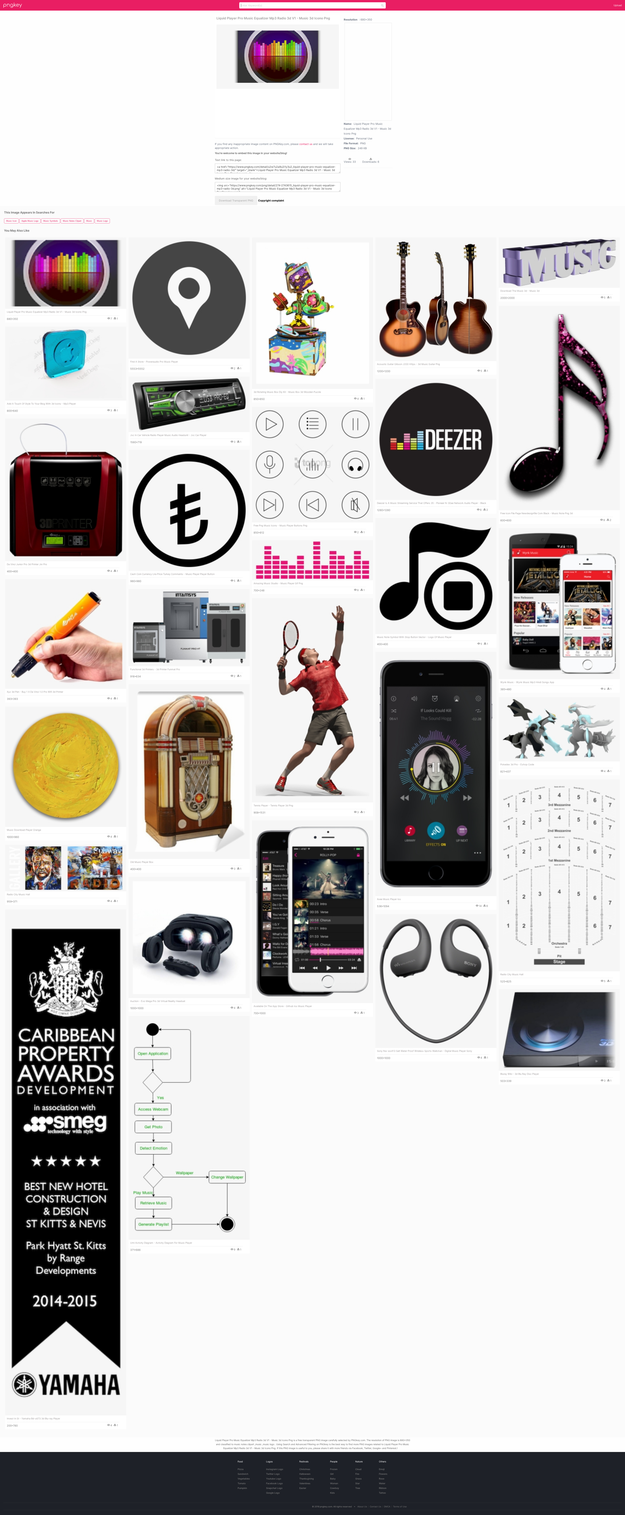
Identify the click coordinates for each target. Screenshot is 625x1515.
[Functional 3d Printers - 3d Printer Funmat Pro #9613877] (189, 627)
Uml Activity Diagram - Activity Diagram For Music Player (161, 1242)
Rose (381, 1478)
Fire (357, 1473)
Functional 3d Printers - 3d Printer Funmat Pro (155, 669)
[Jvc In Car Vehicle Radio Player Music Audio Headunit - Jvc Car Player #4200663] (189, 404)
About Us (362, 1506)
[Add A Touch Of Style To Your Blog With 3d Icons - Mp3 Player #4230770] (65, 364)
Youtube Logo (273, 1478)
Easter (302, 1488)
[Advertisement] (273, 113)
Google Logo (273, 1492)
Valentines (304, 1483)
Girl (331, 1473)
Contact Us (375, 1506)
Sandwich (243, 1473)
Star (357, 1483)
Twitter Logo (273, 1473)
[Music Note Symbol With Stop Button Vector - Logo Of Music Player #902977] (435, 576)
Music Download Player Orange (24, 830)
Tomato (242, 1483)
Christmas (304, 1469)
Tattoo (382, 1492)
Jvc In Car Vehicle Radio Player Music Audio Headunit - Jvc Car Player (168, 435)
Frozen (333, 1469)
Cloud (358, 1469)
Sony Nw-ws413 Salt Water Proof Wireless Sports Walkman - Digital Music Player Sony (424, 1051)
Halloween (304, 1473)
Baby (333, 1478)
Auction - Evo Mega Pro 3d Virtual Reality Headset (157, 1001)
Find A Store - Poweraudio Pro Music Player (154, 361)
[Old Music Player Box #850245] (189, 771)
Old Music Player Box (141, 862)
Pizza (240, 1469)
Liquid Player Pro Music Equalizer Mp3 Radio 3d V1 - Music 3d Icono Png (47, 311)
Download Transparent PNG (236, 200)
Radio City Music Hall (511, 974)
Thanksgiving (306, 1478)
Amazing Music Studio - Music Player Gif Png (278, 583)
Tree (357, 1488)
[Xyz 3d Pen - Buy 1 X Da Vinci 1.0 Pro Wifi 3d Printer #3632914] (65, 634)
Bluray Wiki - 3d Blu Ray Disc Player (519, 1073)
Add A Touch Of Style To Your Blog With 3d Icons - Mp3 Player (41, 403)
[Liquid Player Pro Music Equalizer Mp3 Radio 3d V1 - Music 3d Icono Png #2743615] (65, 273)
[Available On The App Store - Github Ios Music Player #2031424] (312, 911)
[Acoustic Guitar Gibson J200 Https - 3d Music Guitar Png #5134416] (435, 299)
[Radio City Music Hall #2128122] (65, 868)
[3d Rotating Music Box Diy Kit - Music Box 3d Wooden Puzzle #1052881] (312, 313)
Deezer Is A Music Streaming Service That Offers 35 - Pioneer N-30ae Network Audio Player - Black (431, 503)
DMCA (387, 1506)
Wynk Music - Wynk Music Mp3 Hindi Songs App (527, 682)
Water (382, 1483)
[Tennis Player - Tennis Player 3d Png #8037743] (312, 700)
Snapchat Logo (274, 1488)
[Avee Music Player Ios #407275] (435, 774)
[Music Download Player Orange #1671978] (65, 767)
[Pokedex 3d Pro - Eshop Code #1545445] (559, 729)
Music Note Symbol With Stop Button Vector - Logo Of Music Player (414, 637)
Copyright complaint (271, 200)
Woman (334, 1483)
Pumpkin (242, 1488)
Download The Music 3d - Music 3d (520, 290)
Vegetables (244, 1478)
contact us (305, 144)
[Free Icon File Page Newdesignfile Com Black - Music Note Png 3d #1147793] (559, 408)
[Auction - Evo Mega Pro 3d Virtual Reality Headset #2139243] (189, 937)
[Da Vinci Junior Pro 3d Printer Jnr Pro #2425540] (65, 490)
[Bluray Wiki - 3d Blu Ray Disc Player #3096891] (559, 1030)
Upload (618, 5)
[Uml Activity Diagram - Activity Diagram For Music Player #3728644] (189, 1128)
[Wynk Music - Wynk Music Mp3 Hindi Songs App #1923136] (559, 603)
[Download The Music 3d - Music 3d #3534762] (559, 262)
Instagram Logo (274, 1469)
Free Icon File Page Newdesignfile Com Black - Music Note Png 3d (536, 513)
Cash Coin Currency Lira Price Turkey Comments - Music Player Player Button (172, 574)
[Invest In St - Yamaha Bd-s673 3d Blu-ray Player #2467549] (65, 1162)
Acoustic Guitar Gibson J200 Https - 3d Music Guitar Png (408, 364)
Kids (332, 1492)
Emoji (381, 1469)
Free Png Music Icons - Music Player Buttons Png (280, 525)
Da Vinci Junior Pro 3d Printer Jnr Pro (27, 564)
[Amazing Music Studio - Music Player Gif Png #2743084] (312, 560)
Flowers (383, 1473)
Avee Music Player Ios (389, 899)
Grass (358, 1478)
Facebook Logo (274, 1483)
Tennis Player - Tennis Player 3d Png (273, 805)
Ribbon (382, 1488)
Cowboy (334, 1488)
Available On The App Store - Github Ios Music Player (283, 1006)
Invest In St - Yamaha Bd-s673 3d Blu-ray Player (33, 1418)
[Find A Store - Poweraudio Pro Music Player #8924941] (189, 298)
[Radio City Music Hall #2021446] (559, 875)
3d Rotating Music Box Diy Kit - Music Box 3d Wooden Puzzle (287, 392)
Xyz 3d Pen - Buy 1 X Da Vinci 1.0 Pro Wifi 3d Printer (35, 691)
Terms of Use (400, 1506)
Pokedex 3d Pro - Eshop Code (517, 764)
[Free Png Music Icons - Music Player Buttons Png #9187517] (312, 464)
